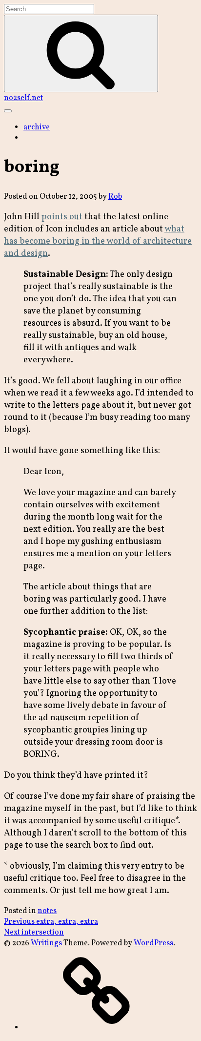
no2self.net (23, 98)
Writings (46, 943)
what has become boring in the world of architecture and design (98, 241)
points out (61, 217)
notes (47, 911)
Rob (115, 196)
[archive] (96, 1027)
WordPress (153, 943)
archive (36, 127)
